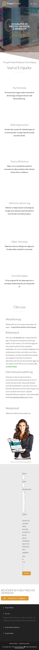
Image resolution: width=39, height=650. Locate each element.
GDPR (24, 514)
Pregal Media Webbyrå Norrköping (23, 327)
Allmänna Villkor (13, 643)
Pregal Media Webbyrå (31, 647)
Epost (24, 481)
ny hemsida (18, 338)
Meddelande (26, 489)
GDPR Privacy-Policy (24, 643)
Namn (24, 473)
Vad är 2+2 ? (23, 560)
